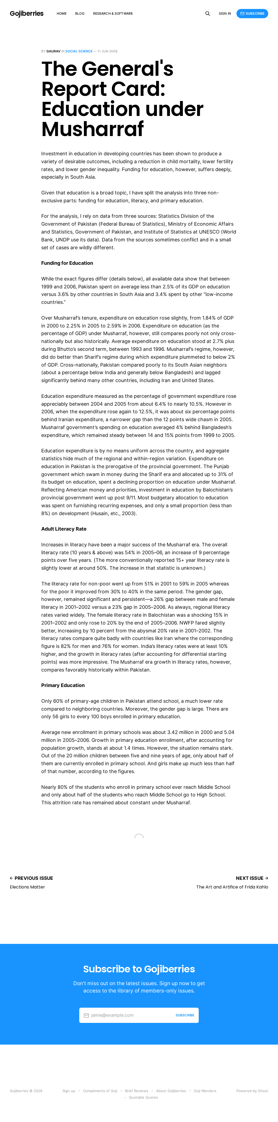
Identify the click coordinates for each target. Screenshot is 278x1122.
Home (62, 13)
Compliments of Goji (100, 1091)
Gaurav (53, 51)
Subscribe (255, 13)
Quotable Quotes (143, 1097)
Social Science (79, 51)
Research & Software (113, 13)
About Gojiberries (171, 1091)
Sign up (68, 1091)
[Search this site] (208, 14)
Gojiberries (27, 13)
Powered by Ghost (252, 1091)
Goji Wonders (205, 1091)
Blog (79, 13)
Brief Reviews (136, 1091)
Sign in (225, 13)
